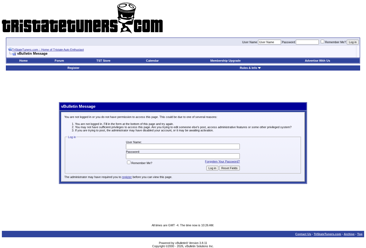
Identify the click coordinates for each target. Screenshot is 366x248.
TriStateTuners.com (327, 234)
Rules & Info (248, 67)
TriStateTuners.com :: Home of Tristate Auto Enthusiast (48, 49)
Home (23, 60)
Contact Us (303, 234)
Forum (59, 60)
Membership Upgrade (225, 60)
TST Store (103, 60)
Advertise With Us (317, 60)
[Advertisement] (183, 87)
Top (360, 234)
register (127, 177)
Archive (349, 234)
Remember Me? (335, 42)
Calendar (152, 60)
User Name (249, 42)
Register (73, 67)
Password (288, 42)
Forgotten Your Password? (222, 161)
